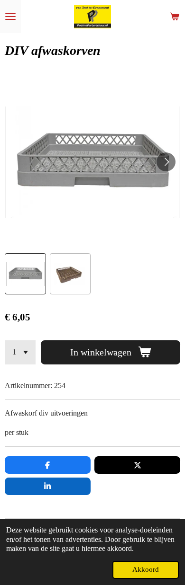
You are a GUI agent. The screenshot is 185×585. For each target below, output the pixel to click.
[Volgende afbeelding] (166, 161)
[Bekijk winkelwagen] (174, 16)
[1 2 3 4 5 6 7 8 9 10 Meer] (20, 352)
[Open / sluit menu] (10, 16)
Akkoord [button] (145, 569)
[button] (25, 273)
